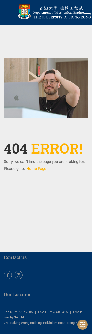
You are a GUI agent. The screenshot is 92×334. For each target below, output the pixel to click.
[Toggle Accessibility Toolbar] (82, 324)
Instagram (19, 275)
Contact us (15, 257)
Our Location (18, 294)
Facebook (8, 275)
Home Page (36, 168)
